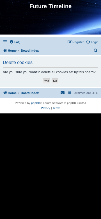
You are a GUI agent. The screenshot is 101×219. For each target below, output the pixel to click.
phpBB (35, 102)
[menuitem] (14, 42)
